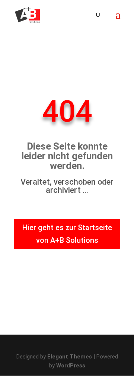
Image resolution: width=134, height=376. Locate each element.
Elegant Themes (69, 356)
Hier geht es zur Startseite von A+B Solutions (67, 234)
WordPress (70, 365)
